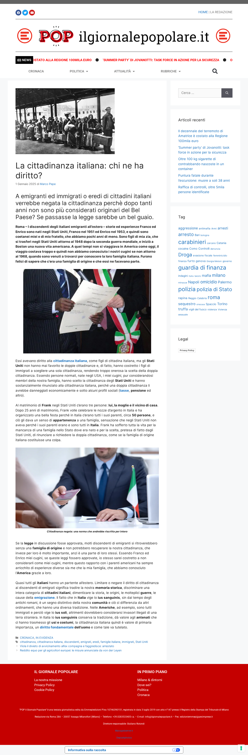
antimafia (204, 228)
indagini (183, 275)
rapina (182, 298)
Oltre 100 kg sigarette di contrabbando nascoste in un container (201, 164)
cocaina (183, 248)
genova (201, 261)
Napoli (193, 282)
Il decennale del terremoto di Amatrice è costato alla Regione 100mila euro (203, 136)
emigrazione (44, 598)
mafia (206, 275)
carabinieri (192, 242)
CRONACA (36, 71)
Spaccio (211, 304)
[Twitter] (25, 13)
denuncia (215, 248)
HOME (203, 12)
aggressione (188, 228)
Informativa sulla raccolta (87, 750)
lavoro (198, 276)
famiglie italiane (110, 641)
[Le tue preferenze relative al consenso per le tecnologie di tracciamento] (241, 748)
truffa (183, 309)
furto (191, 261)
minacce (182, 282)
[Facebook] (18, 13)
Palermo (225, 282)
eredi (96, 641)
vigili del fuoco (198, 309)
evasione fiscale (202, 255)
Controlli (203, 248)
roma (214, 297)
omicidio (208, 281)
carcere (211, 243)
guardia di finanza (202, 267)
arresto (186, 234)
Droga (185, 255)
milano (218, 275)
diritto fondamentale (57, 627)
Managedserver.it (124, 730)
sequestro (186, 304)
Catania (221, 243)
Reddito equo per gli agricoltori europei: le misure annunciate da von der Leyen (70, 650)
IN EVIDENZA (44, 637)
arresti (223, 228)
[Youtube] (32, 13)
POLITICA (77, 71)
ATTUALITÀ (122, 71)
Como (193, 248)
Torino (222, 304)
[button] (215, 71)
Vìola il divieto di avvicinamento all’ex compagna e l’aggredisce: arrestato (67, 646)
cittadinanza (28, 641)
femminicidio (220, 255)
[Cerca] (226, 93)
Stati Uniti (141, 641)
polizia (187, 289)
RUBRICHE (169, 71)
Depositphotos (124, 737)
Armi (214, 228)
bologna (205, 235)
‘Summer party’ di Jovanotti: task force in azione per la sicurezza (145, 60)
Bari (197, 235)
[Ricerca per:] (199, 93)
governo (227, 261)
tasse (124, 390)
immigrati (128, 641)
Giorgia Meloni (214, 261)
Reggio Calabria (197, 298)
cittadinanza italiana (70, 361)
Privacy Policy (187, 350)
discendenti (71, 641)
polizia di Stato (214, 289)
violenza (212, 309)
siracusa (200, 304)
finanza (182, 261)
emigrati (86, 641)
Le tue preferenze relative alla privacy (141, 750)
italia (191, 276)
